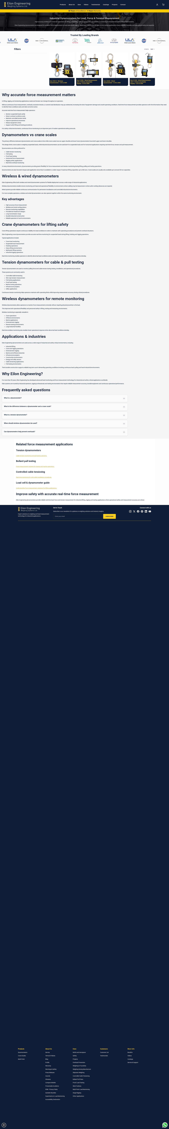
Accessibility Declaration (52, 1099)
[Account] (157, 5)
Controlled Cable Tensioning (81, 1076)
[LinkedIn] (146, 511)
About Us (72, 4)
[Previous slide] (52, 65)
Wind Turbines (77, 1086)
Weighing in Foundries (79, 1066)
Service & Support (133, 1062)
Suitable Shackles (50, 1093)
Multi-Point (21, 1059)
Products (63, 4)
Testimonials (95, 4)
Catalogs (106, 4)
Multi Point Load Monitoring (81, 1089)
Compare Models (50, 1082)
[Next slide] (72, 65)
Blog (46, 1059)
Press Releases (49, 1072)
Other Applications (78, 1096)
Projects (114, 4)
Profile (47, 1062)
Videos (86, 4)
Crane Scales (22, 1055)
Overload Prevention (79, 1062)
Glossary (48, 1079)
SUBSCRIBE (109, 516)
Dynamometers (22, 1052)
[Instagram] (130, 511)
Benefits (130, 1052)
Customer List (104, 1052)
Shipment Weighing (78, 1072)
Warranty (48, 1066)
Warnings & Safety (51, 1069)
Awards (47, 1076)
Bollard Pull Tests (78, 1079)
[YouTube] (150, 511)
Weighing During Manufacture (82, 1069)
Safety (75, 1055)
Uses (79, 4)
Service (47, 1052)
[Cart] (163, 5)
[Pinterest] (142, 511)
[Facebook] (138, 511)
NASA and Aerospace (79, 1052)
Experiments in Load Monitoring (55, 1096)
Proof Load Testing (78, 1082)
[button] (153, 49)
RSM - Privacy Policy (51, 1089)
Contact (123, 4)
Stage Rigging (77, 1093)
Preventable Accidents (52, 1086)
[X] (134, 511)
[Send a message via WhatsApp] (165, 1125)
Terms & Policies (50, 1055)
